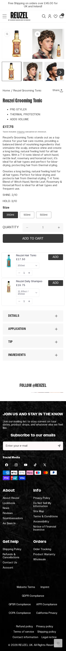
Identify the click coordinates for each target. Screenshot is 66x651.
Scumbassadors (13, 518)
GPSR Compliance (20, 604)
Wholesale (39, 559)
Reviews (8, 513)
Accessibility (41, 521)
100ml (27, 215)
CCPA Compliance (20, 613)
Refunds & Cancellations (11, 556)
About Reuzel (11, 498)
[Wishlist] (55, 16)
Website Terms (26, 587)
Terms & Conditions (45, 516)
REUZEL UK (26, 645)
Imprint (45, 587)
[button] (4, 16)
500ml (43, 215)
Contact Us (10, 562)
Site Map (38, 511)
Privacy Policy (41, 498)
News (6, 508)
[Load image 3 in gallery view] (54, 71)
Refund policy (24, 626)
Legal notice (49, 637)
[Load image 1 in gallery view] (11, 71)
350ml (10, 215)
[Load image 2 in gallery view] (33, 71)
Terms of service (23, 632)
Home (6, 90)
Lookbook (9, 503)
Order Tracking (42, 549)
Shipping (21, 132)
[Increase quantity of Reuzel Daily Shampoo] (29, 301)
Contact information (25, 637)
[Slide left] (5, 72)
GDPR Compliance (33, 595)
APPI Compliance (46, 604)
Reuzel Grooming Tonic (27, 90)
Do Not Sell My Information (42, 505)
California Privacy (46, 613)
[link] (26, 256)
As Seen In (9, 523)
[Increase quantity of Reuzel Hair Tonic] (29, 273)
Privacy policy (44, 626)
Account (8, 567)
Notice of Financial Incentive (44, 528)
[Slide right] (60, 72)
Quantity (11, 228)
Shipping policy (46, 632)
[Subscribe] (59, 445)
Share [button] (56, 90)
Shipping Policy (12, 549)
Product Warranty (44, 554)
